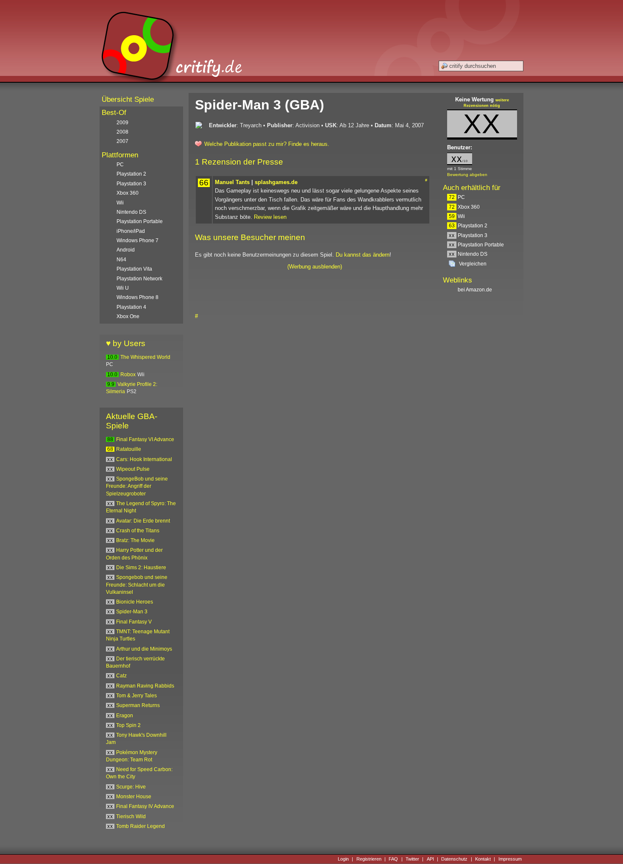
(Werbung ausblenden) (314, 266)
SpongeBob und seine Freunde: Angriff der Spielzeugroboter (137, 486)
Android (126, 250)
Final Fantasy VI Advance (145, 439)
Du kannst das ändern (362, 255)
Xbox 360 (464, 207)
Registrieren (368, 858)
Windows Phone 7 (138, 240)
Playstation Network (139, 279)
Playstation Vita (134, 269)
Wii (457, 216)
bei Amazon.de (475, 290)
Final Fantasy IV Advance (145, 806)
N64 (121, 260)
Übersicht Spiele (128, 99)
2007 (122, 141)
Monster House (133, 796)
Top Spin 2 (128, 725)
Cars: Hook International (144, 459)
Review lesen (270, 217)
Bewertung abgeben (467, 174)
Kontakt (483, 858)
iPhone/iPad (131, 231)
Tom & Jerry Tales (136, 695)
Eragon (124, 715)
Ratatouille (128, 449)
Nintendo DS (468, 254)
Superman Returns (138, 705)
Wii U (123, 288)
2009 (122, 123)
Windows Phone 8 (138, 297)
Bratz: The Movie (135, 540)
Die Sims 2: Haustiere (141, 567)
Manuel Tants (232, 182)
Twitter (412, 858)
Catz (121, 675)
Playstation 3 (468, 235)
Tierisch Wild (131, 816)
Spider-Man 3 (131, 611)
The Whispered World (145, 357)
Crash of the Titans (137, 530)
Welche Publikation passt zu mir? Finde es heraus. (266, 144)
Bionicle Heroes (134, 601)
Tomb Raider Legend (140, 826)
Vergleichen (473, 264)
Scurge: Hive (131, 786)
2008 (122, 132)
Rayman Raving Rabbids (145, 685)
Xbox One (128, 316)
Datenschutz (454, 858)
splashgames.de (276, 182)
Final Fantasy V (134, 621)
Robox (128, 374)
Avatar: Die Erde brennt (143, 520)
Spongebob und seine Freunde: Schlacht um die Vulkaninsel (136, 585)
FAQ (393, 858)
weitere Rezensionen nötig (486, 103)
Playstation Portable (476, 245)
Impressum (510, 858)
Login (343, 858)
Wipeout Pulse (133, 469)
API (430, 858)
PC (457, 197)
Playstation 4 (131, 307)
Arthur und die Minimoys (144, 648)
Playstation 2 (468, 226)
